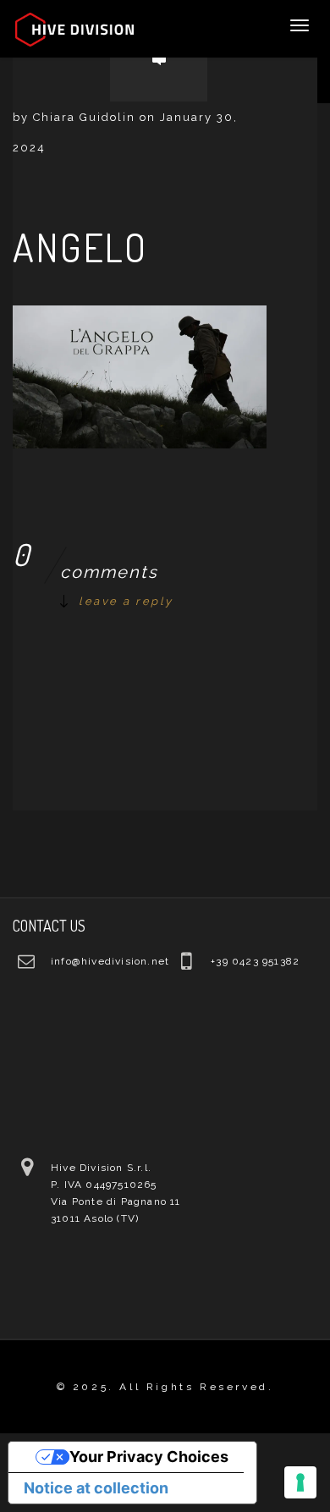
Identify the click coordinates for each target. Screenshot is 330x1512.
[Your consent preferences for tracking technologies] (300, 1482)
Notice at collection (96, 1488)
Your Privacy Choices (148, 1456)
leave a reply (126, 601)
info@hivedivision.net (110, 961)
